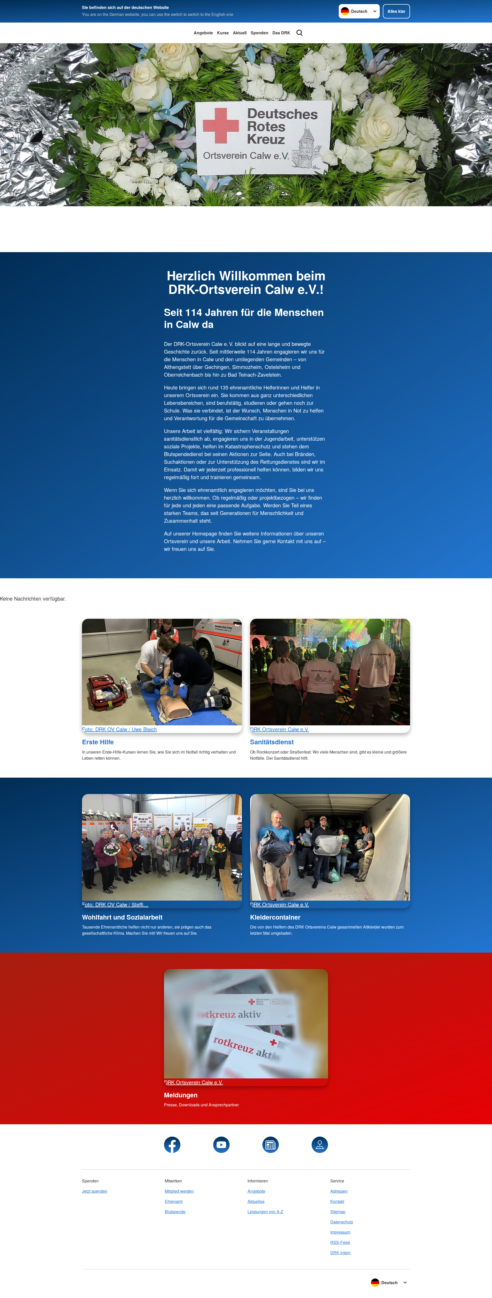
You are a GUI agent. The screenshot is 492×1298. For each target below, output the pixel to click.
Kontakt (337, 1201)
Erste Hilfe (98, 741)
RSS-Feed (340, 1242)
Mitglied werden (179, 1191)
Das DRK (281, 33)
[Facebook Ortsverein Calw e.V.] (172, 1145)
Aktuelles (256, 1201)
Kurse (223, 33)
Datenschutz (341, 1222)
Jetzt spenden (94, 1191)
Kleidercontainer (275, 917)
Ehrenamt (173, 1201)
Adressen (339, 1191)
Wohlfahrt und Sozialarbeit (122, 917)
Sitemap (337, 1211)
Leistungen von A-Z (265, 1211)
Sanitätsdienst (272, 741)
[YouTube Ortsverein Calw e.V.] (221, 1145)
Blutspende (175, 1211)
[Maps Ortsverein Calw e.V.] (320, 1145)
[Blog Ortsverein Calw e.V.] (270, 1145)
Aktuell (240, 33)
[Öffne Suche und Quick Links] (299, 33)
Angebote (203, 33)
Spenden (259, 33)
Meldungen (181, 1094)
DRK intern (340, 1252)
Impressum (340, 1232)
